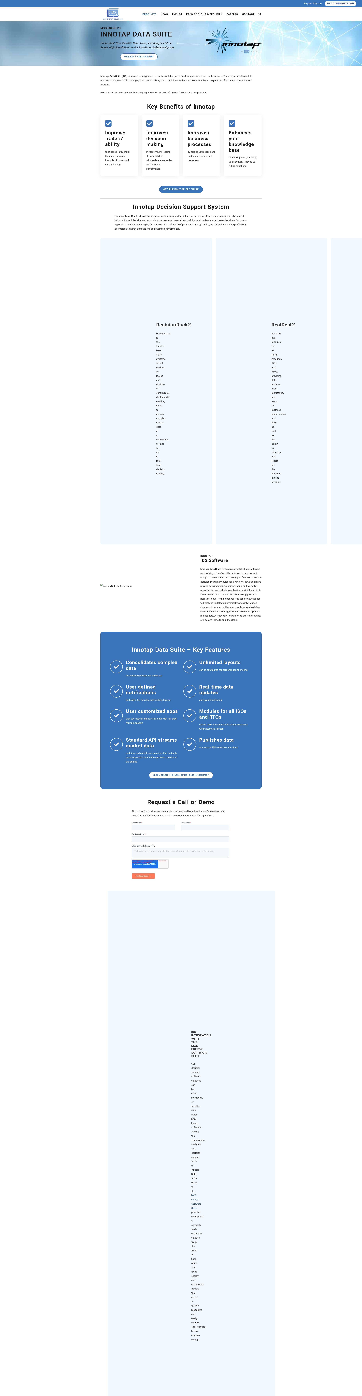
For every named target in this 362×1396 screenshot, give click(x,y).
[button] (260, 14)
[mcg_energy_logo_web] (113, 14)
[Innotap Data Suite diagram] (146, 586)
